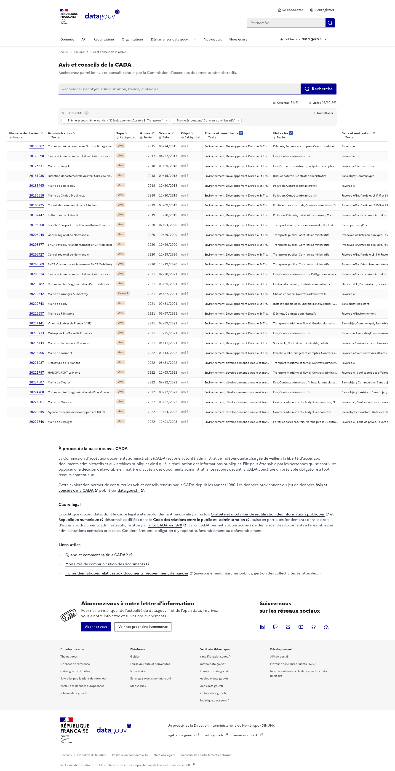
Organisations (133, 39)
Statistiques (138, 686)
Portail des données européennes (82, 686)
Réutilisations (104, 39)
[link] (290, 10)
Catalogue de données (75, 671)
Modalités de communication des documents (105, 564)
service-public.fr (246, 735)
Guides (134, 657)
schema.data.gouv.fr (73, 693)
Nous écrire (238, 39)
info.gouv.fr (214, 735)
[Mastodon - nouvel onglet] (275, 626)
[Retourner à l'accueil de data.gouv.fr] (102, 16)
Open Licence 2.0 (178, 765)
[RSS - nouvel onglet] (326, 626)
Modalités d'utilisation (91, 755)
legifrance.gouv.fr (181, 735)
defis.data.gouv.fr (211, 686)
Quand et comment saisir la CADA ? (96, 555)
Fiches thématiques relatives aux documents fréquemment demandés (126, 573)
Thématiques (68, 657)
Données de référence (75, 664)
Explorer (79, 52)
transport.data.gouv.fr (215, 671)
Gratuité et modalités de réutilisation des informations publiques (268, 514)
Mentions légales (164, 755)
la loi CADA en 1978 (165, 525)
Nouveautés (213, 39)
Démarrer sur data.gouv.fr (171, 39)
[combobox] (291, 22)
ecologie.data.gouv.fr (214, 679)
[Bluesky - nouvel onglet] (288, 626)
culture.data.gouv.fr (213, 693)
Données (67, 39)
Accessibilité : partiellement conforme (206, 755)
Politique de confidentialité (130, 755)
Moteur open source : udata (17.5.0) (293, 664)
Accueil (63, 52)
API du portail (279, 657)
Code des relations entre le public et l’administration (199, 519)
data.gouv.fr (128, 490)
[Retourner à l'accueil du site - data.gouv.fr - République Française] (114, 730)
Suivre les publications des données (83, 679)
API (83, 39)
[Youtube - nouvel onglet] (300, 626)
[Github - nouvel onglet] (313, 626)
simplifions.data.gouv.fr (215, 657)
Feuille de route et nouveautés (150, 664)
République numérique (79, 519)
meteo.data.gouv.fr (213, 664)
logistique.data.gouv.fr (215, 700)
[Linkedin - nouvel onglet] (262, 626)
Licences (66, 755)
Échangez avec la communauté (150, 679)
